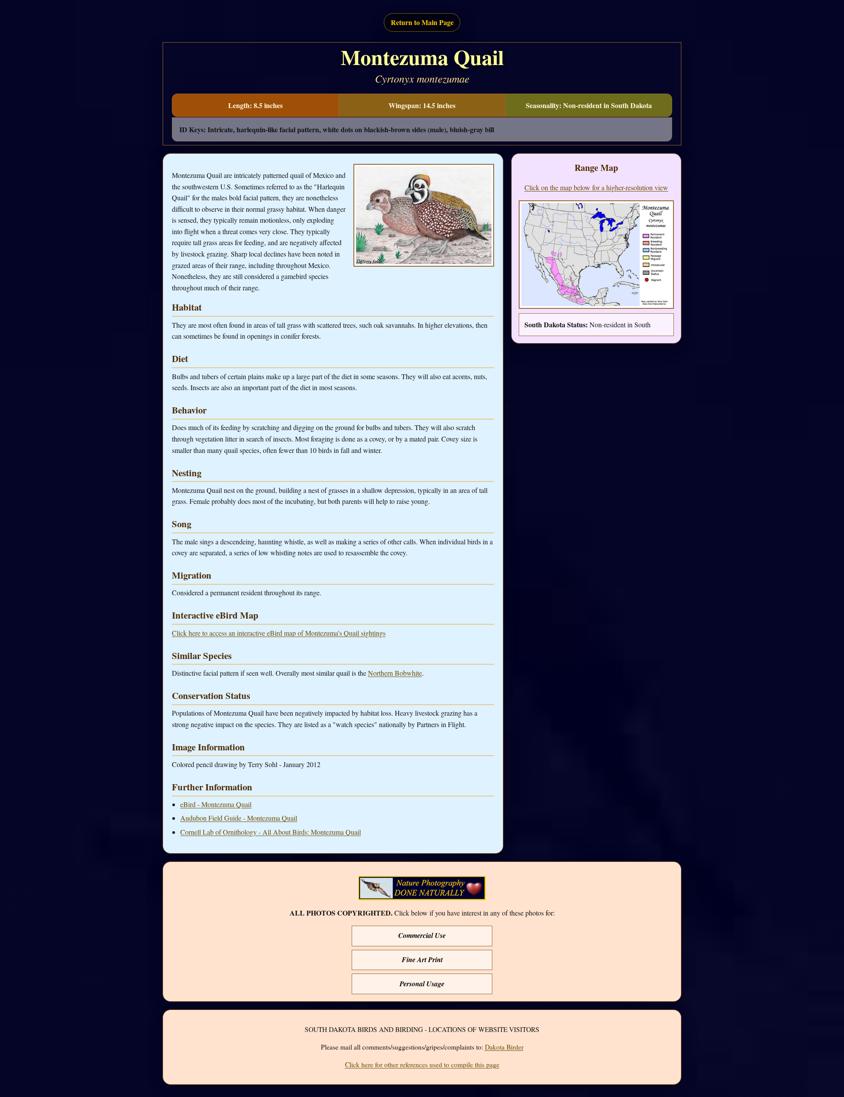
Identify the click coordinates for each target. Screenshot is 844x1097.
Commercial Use (422, 935)
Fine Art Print (422, 959)
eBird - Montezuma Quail (215, 804)
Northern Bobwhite (395, 672)
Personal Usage (422, 983)
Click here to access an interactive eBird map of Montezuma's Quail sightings (279, 632)
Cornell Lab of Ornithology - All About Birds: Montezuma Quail (270, 831)
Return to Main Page (422, 22)
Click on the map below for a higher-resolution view (596, 187)
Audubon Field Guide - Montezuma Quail (238, 817)
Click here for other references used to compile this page (422, 1064)
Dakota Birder (504, 1047)
